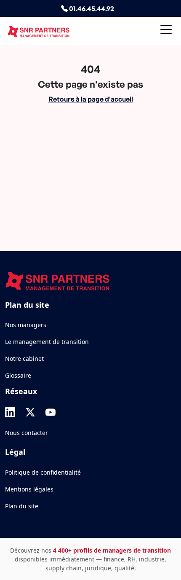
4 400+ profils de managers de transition (112, 550)
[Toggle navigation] (166, 31)
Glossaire (18, 375)
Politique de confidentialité (43, 472)
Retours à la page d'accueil (90, 99)
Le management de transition (47, 342)
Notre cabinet (24, 358)
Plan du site (21, 506)
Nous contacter (26, 433)
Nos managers (25, 325)
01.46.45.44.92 (91, 8)
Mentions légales (29, 489)
